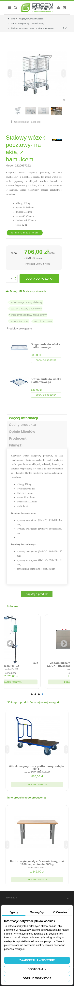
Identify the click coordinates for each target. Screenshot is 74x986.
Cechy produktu (22, 425)
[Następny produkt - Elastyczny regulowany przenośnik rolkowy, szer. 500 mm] (66, 27)
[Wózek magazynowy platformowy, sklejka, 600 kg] (37, 736)
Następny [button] (63, 73)
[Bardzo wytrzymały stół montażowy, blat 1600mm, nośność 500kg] (37, 831)
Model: (10, 165)
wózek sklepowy (19, 321)
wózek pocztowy (43, 321)
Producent (17, 438)
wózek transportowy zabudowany (29, 315)
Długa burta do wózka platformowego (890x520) (45, 347)
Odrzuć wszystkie (37, 978)
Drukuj (13, 291)
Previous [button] (7, 749)
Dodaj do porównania (34, 291)
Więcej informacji (23, 418)
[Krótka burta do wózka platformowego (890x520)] (19, 382)
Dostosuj (36, 969)
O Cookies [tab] (60, 912)
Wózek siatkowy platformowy (26, 308)
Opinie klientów (22, 432)
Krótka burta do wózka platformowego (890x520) (46, 382)
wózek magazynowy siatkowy (26, 302)
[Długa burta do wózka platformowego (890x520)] (19, 347)
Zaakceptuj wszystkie (37, 960)
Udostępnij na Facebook (27, 122)
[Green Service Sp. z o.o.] (37, 7)
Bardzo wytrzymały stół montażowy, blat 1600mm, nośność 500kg (37, 863)
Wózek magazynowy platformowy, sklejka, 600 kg (37, 768)
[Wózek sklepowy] (18, 110)
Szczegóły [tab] (37, 912)
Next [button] (66, 749)
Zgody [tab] (13, 912)
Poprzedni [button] (9, 73)
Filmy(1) (15, 445)
